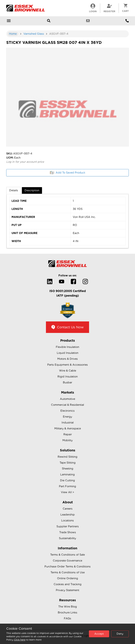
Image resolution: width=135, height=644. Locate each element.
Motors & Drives (67, 358)
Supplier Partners (67, 526)
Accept (99, 633)
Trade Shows (67, 532)
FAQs (67, 618)
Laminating (67, 474)
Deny (120, 633)
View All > (67, 492)
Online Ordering (67, 578)
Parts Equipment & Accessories (67, 364)
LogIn (93, 11)
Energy (67, 416)
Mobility (67, 440)
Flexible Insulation (67, 347)
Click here (19, 639)
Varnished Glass (33, 33)
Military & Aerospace (67, 428)
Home (13, 33)
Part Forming (67, 486)
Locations (67, 520)
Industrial (68, 422)
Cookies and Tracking (67, 584)
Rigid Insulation (67, 376)
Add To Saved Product (70, 172)
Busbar (67, 382)
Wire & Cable (67, 370)
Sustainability (67, 538)
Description (32, 190)
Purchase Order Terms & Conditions (67, 566)
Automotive (67, 398)
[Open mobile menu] (8, 20)
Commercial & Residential (67, 404)
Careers (67, 508)
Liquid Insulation (67, 352)
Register (109, 11)
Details (13, 190)
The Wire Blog (67, 606)
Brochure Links (67, 612)
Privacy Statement (67, 590)
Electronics (67, 410)
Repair (67, 434)
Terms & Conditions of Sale (67, 554)
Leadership (67, 514)
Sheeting (67, 468)
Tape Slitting (68, 462)
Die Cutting (67, 480)
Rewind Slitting (67, 456)
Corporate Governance (67, 560)
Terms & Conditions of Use (68, 572)
